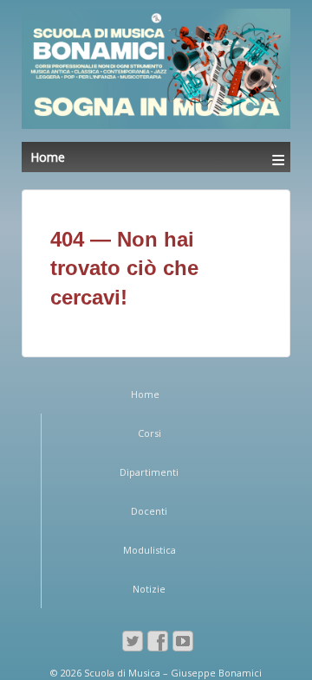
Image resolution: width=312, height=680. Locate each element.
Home (145, 394)
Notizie (149, 588)
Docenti (149, 510)
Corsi (149, 433)
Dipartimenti (149, 471)
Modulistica (149, 549)
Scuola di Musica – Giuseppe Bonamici (171, 672)
